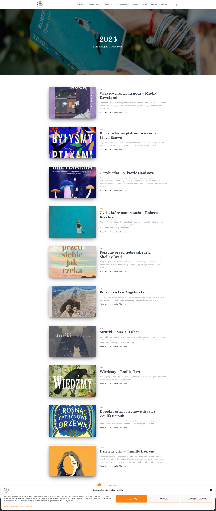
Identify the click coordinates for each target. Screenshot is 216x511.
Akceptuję (131, 499)
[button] (211, 490)
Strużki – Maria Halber (119, 332)
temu (123, 112)
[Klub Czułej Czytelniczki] (40, 4)
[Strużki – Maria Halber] (72, 341)
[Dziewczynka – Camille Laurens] (72, 460)
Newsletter (165, 5)
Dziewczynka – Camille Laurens (127, 451)
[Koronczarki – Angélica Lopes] (72, 301)
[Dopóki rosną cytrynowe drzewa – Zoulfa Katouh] (72, 421)
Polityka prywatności (26, 506)
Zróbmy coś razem (149, 5)
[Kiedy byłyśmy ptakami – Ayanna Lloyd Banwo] (72, 142)
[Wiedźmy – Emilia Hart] (72, 381)
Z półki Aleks (108, 5)
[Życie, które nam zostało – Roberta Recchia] (72, 222)
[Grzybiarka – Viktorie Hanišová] (72, 182)
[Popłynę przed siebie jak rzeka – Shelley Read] (72, 262)
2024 (102, 89)
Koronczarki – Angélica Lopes (125, 292)
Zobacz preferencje (196, 499)
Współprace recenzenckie (127, 5)
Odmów (164, 499)
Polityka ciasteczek (10, 506)
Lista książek (93, 5)
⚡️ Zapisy (80, 5)
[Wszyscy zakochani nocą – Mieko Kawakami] (72, 102)
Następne (112, 485)
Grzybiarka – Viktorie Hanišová (127, 173)
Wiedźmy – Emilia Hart (120, 372)
